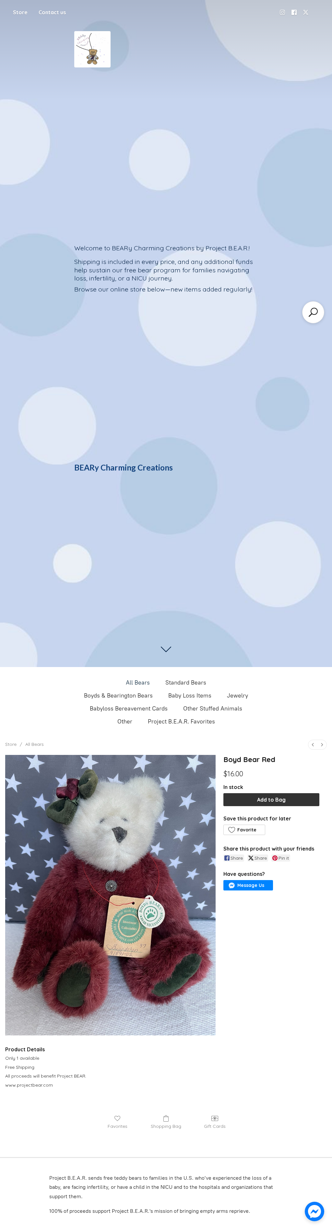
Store (20, 12)
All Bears (138, 682)
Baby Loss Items (189, 695)
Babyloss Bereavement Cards (129, 708)
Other (124, 721)
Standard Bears (185, 682)
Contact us (52, 12)
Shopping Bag (166, 1126)
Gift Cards (215, 1126)
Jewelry (237, 695)
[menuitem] (312, 744)
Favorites (117, 1126)
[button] (244, 830)
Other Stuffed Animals (212, 708)
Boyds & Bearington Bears (118, 695)
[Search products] (313, 312)
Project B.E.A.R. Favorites (181, 721)
